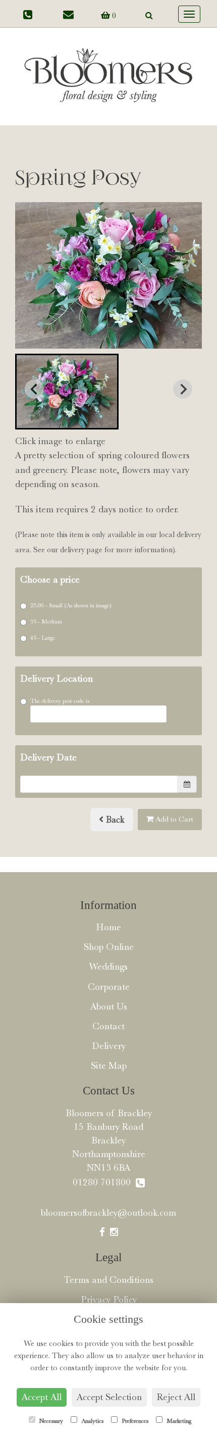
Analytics (91, 1420)
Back (114, 819)
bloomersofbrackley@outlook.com (108, 1212)
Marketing (178, 1420)
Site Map (109, 1065)
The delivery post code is (59, 700)
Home (108, 927)
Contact (108, 1026)
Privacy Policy (109, 1299)
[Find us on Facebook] (102, 1232)
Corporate (109, 986)
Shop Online (109, 946)
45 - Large (42, 637)
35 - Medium (46, 621)
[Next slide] (182, 389)
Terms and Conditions (108, 1279)
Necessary (50, 1420)
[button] (67, 391)
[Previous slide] (34, 389)
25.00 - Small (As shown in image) (71, 605)
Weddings (108, 966)
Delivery (109, 1045)
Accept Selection (109, 1397)
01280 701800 (104, 1182)
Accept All (42, 1397)
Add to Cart (173, 819)
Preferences (134, 1420)
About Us (108, 1006)
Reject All (176, 1397)
